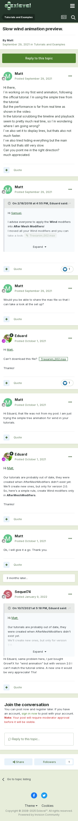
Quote (18, 170)
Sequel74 (23, 592)
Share (19, 762)
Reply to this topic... (25, 739)
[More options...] (70, 76)
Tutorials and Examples (49, 44)
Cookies (48, 805)
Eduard (55, 203)
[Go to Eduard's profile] (7, 338)
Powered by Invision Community (39, 814)
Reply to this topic (39, 58)
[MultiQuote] (6, 170)
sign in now (29, 713)
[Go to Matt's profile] (7, 76)
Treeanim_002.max (42, 235)
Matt (10, 40)
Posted (33, 78)
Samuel (16, 213)
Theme (30, 805)
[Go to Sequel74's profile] (7, 594)
